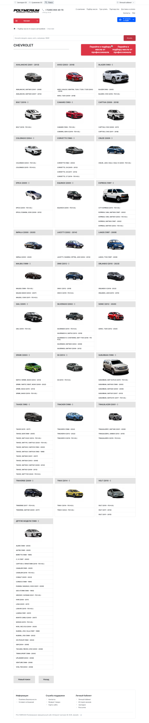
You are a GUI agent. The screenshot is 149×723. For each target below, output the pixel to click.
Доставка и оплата (128, 9)
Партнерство (114, 9)
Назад (46, 679)
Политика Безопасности (27, 699)
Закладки (82, 705)
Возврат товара (54, 702)
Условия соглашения (26, 702)
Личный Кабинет (84, 699)
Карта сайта (53, 705)
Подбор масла (92, 9)
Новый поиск (24, 679)
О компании (80, 9)
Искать (129, 38)
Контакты (126, 13)
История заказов (84, 702)
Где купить (103, 9)
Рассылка (82, 707)
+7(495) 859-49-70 (54, 10)
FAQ (133, 13)
